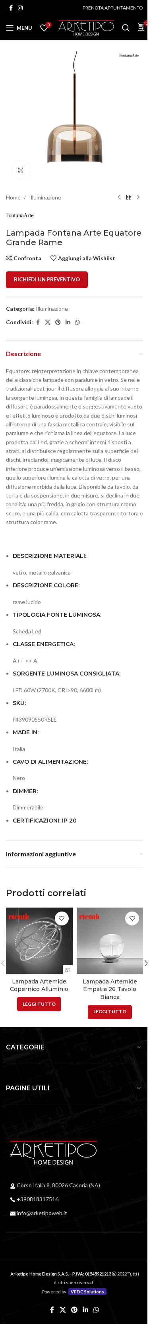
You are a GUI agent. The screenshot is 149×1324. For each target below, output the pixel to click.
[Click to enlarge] (21, 170)
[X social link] (48, 322)
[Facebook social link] (10, 8)
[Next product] (138, 197)
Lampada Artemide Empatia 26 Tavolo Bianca (110, 989)
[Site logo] (86, 27)
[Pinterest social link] (58, 322)
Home (13, 197)
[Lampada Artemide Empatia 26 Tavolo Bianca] (110, 941)
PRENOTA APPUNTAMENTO (113, 8)
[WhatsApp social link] (77, 322)
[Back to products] (129, 197)
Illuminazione (45, 197)
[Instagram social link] (20, 8)
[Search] (126, 28)
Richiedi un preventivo (47, 279)
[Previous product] (119, 197)
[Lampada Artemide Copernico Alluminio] (39, 941)
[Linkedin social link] (68, 322)
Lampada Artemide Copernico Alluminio (39, 985)
